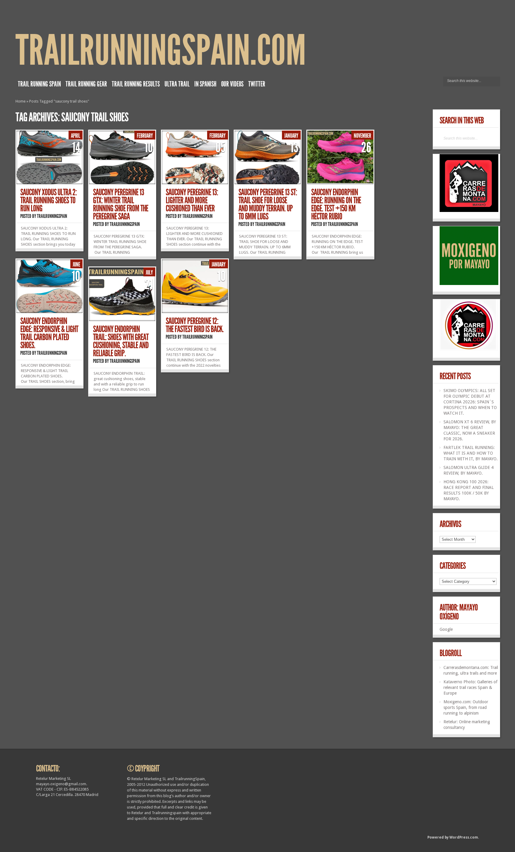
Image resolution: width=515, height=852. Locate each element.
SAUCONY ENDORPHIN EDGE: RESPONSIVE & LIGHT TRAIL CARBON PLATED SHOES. (49, 333)
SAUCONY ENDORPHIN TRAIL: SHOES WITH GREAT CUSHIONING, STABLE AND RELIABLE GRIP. (120, 341)
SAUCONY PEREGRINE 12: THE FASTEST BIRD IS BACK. (195, 325)
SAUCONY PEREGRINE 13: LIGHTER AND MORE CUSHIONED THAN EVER (192, 200)
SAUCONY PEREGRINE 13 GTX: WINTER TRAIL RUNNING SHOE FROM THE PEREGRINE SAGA (120, 204)
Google (446, 629)
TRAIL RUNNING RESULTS (136, 84)
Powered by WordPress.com (452, 837)
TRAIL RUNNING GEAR (86, 84)
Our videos (232, 84)
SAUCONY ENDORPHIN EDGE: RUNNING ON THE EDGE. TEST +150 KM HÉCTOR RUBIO (336, 204)
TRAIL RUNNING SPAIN (39, 84)
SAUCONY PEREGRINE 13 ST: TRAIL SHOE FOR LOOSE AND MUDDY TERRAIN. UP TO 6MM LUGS (267, 204)
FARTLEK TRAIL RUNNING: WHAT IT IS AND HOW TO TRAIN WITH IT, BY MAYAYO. (470, 453)
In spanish (205, 84)
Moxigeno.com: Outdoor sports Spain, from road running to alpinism (465, 707)
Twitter (256, 84)
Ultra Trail (177, 84)
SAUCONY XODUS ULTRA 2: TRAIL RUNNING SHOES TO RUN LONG (48, 200)
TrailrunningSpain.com (160, 50)
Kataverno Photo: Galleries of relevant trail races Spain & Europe (470, 687)
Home (20, 101)
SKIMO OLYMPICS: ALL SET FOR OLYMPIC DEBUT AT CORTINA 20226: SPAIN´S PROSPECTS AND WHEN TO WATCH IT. (470, 402)
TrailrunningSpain (52, 216)
